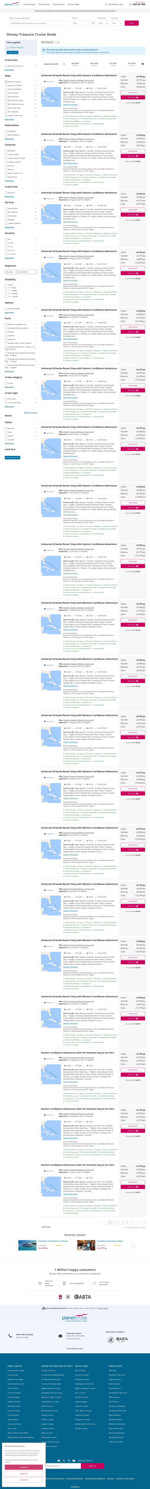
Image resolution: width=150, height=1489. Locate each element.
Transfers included (71, 126)
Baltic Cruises (47, 1433)
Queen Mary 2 (115, 1388)
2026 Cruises (13, 1419)
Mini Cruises (13, 1388)
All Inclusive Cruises (16, 1370)
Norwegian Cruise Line (84, 1384)
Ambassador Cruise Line (85, 1424)
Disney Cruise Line (85, 80)
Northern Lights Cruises (51, 1397)
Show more (9, 70)
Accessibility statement (95, 1478)
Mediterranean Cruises (51, 1388)
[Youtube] (75, 1460)
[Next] (133, 1245)
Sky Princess (114, 1402)
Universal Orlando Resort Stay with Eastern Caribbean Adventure (79, 75)
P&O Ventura (114, 1397)
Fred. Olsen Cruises (83, 1410)
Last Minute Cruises (16, 1384)
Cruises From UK (48, 1370)
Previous (64, 65)
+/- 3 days (12, 288)
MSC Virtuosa (114, 1384)
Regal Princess (115, 1379)
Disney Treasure (70, 80)
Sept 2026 (94, 64)
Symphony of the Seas (118, 1393)
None (10, 285)
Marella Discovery (116, 1437)
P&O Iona (112, 1370)
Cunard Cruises (81, 1406)
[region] (24, 1465)
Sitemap (110, 1478)
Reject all (24, 1473)
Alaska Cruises (47, 1415)
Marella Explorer (116, 1419)
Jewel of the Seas (116, 1428)
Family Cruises (14, 1397)
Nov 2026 (132, 64)
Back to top (46, 1227)
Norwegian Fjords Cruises (52, 1393)
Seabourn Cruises (82, 1419)
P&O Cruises (80, 1370)
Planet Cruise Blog (15, 1379)
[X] (65, 1460)
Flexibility (101, 18)
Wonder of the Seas (117, 1424)
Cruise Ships (74, 4)
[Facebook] (60, 1460)
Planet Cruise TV (85, 1460)
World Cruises (47, 1406)
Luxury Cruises (14, 1410)
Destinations (59, 4)
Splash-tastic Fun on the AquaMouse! (78, 124)
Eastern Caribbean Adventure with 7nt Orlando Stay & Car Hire (77, 1052)
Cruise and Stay (14, 1424)
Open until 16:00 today (75, 1336)
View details (132, 92)
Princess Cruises (82, 1375)
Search (131, 23)
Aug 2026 (75, 64)
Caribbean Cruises (49, 1446)
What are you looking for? (20, 18)
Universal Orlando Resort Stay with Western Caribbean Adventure (79, 602)
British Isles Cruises (49, 1410)
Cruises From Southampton (52, 1375)
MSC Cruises (80, 1393)
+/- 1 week (12, 290)
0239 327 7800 (139, 4)
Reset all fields (11, 458)
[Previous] (16, 1245)
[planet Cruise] (12, 4)
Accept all (24, 1467)
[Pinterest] (70, 1460)
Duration (114, 18)
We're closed (139, 2)
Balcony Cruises (14, 1406)
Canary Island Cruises (50, 1442)
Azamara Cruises (82, 1415)
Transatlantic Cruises (50, 1402)
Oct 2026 (112, 64)
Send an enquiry (73, 1338)
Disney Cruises (81, 1428)
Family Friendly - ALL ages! (74, 116)
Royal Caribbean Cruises (85, 1388)
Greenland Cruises (49, 1437)
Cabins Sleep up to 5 (72, 119)
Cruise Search (13, 1415)
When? (75, 18)
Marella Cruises (81, 1397)
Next (143, 65)
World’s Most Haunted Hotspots (21, 1437)
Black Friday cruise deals (18, 1433)
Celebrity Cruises (82, 1379)
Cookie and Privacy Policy (54, 1478)
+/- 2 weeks (13, 293)
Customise (75, 1486)
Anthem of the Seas (117, 1375)
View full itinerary (70, 104)
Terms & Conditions (74, 1478)
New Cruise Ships (116, 1442)
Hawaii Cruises (47, 1424)
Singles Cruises (14, 1402)
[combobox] (39, 23)
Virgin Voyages (81, 1402)
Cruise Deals (30, 4)
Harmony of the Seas (117, 1410)
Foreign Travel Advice (125, 1478)
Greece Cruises (47, 1419)
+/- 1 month (13, 296)
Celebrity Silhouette (117, 1406)
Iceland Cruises (47, 1428)
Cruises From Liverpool (50, 1379)
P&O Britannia (115, 1415)
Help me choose (30, 412)
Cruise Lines (44, 4)
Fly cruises (12, 1428)
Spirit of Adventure (117, 1433)
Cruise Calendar (14, 1393)
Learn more (103, 1308)
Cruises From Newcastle (51, 1384)
